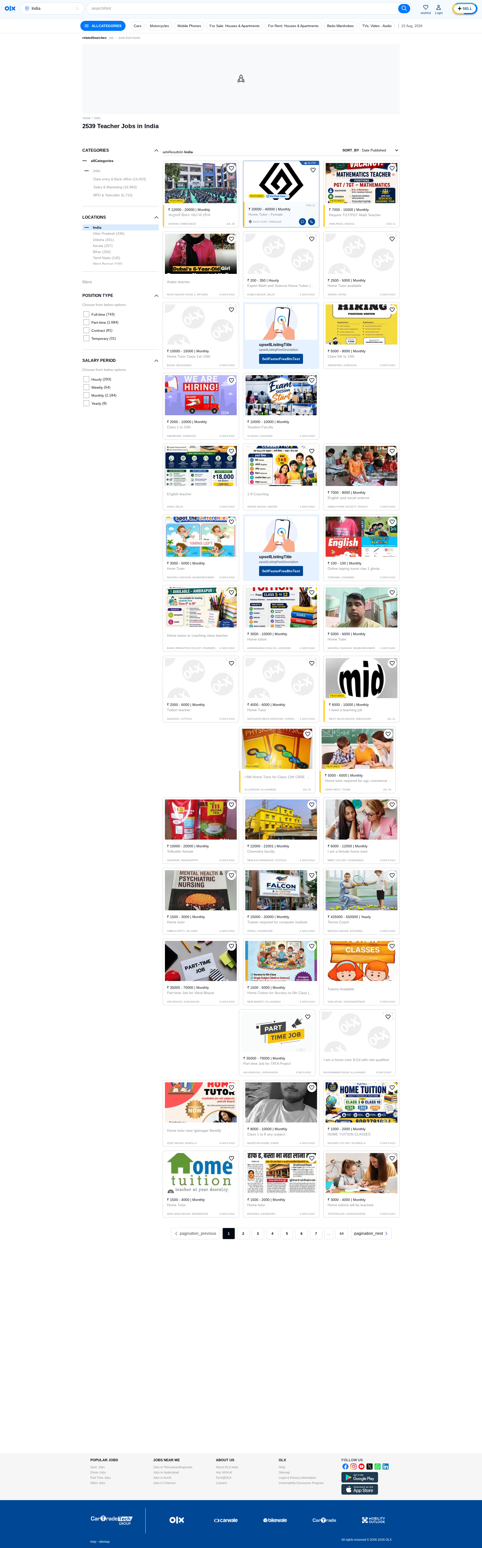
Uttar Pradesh (109, 233)
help (93, 1541)
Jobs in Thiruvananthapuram (172, 1467)
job (111, 38)
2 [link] (243, 1234)
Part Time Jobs (100, 1478)
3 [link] (258, 1234)
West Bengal (108, 264)
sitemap (104, 1541)
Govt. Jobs (97, 1467)
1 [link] (229, 1234)
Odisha (103, 240)
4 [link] (272, 1234)
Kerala (103, 246)
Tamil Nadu (106, 258)
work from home (129, 38)
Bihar (102, 252)
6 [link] (301, 1234)
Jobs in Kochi (162, 1478)
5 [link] (287, 1234)
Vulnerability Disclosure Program (301, 1483)
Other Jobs (97, 1483)
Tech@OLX (223, 1478)
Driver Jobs (98, 1472)
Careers (221, 1483)
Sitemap (284, 1472)
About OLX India (227, 1467)
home (87, 118)
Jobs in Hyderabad (166, 1472)
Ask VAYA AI (224, 1472)
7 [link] (316, 1234)
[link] (371, 1233)
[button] (77, 9)
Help (282, 1467)
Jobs (97, 118)
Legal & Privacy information (297, 1478)
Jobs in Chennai (164, 1483)
